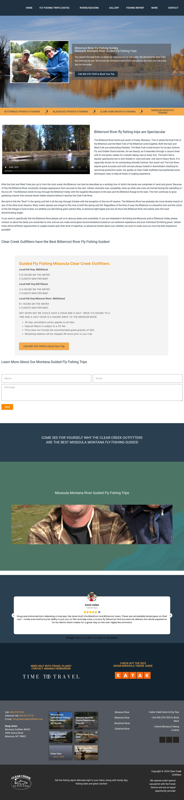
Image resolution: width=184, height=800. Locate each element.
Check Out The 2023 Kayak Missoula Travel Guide (133, 664)
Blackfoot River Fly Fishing (70, 111)
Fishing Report (135, 7)
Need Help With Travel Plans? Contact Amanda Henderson (51, 667)
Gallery (114, 7)
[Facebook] (162, 740)
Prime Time (56, 754)
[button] (96, 74)
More (154, 7)
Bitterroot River (122, 717)
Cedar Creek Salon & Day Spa (164, 712)
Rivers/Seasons (89, 7)
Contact (173, 7)
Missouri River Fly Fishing (162, 111)
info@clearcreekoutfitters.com (28, 719)
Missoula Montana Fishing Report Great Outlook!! (85, 720)
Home (29, 7)
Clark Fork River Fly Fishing (118, 111)
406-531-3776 (27, 715)
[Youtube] (176, 740)
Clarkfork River (122, 728)
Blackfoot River (122, 723)
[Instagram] (169, 740)
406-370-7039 (17, 712)
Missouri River (122, 712)
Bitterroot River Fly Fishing (22, 111)
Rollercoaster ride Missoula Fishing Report (84, 751)
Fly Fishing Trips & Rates (54, 7)
